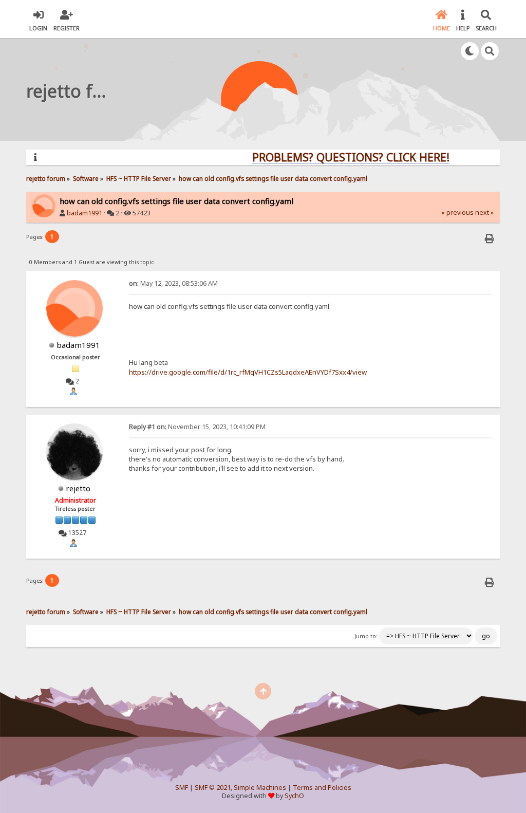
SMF (181, 787)
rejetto (78, 488)
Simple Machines (260, 787)
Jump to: (366, 636)
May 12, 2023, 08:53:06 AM (173, 283)
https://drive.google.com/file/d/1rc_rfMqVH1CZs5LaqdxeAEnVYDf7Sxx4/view (248, 372)
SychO (294, 795)
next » (484, 212)
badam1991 (84, 213)
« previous (457, 212)
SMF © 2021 (213, 787)
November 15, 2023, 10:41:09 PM (197, 426)
